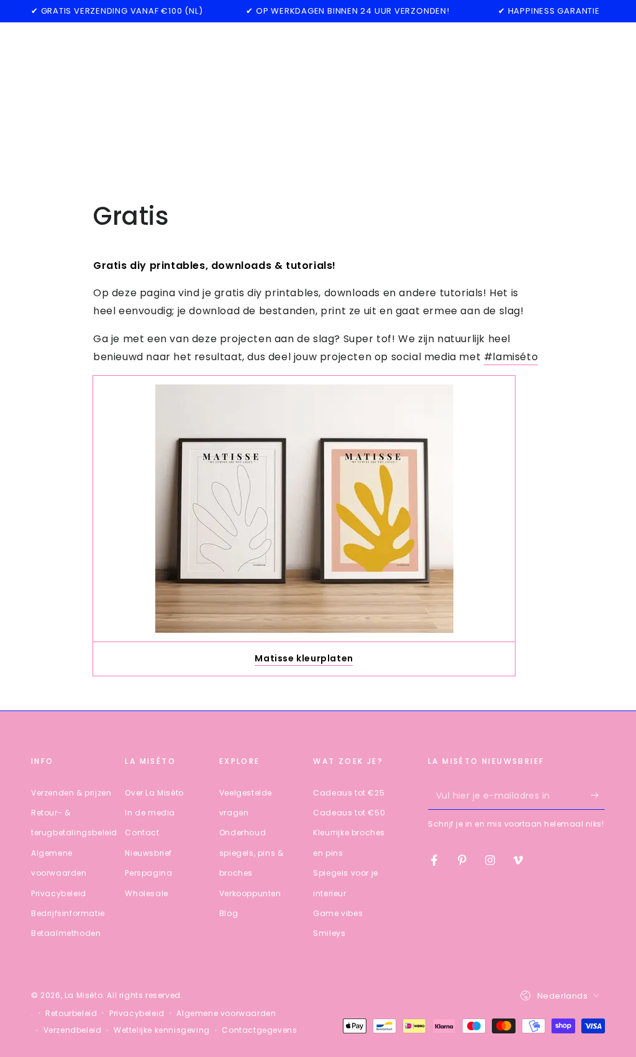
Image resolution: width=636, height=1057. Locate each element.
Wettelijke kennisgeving (162, 1030)
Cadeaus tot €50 (349, 812)
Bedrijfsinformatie (68, 913)
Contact (142, 832)
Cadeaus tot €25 (348, 792)
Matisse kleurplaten (304, 658)
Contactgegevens (259, 1030)
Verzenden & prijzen (71, 792)
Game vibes (338, 913)
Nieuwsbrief (148, 853)
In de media (150, 812)
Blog (228, 913)
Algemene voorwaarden (226, 1013)
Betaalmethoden (66, 933)
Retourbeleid (71, 1013)
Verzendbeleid (72, 1030)
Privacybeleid (58, 893)
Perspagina (148, 873)
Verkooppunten (250, 893)
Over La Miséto (154, 792)
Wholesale (146, 893)
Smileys (329, 933)
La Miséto (83, 995)
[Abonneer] (598, 795)
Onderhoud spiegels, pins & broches (251, 852)
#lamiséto (511, 357)
